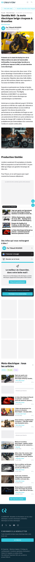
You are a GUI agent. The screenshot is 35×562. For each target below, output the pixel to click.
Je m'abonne (17, 540)
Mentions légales (15, 549)
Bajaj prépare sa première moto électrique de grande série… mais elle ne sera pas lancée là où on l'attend (24, 488)
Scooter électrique (21, 414)
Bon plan (10, 370)
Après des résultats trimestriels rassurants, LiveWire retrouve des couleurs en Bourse (22, 477)
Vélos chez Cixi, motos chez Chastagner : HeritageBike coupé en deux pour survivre (24, 454)
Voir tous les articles (17, 499)
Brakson (8, 557)
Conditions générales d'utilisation (19, 551)
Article (4, 370)
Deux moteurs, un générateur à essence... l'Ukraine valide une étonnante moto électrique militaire (24, 421)
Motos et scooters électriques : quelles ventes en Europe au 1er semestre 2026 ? (24, 443)
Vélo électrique (20, 458)
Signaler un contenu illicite (15, 553)
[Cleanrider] (8, 2)
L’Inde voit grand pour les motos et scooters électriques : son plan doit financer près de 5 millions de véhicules (24, 410)
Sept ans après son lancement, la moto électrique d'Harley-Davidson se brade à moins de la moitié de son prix (24, 376)
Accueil (3, 12)
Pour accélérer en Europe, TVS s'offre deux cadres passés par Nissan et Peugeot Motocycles (23, 466)
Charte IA (4, 553)
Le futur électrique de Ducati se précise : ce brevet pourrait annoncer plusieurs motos (24, 398)
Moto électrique (10, 12)
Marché (18, 447)
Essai (15, 370)
